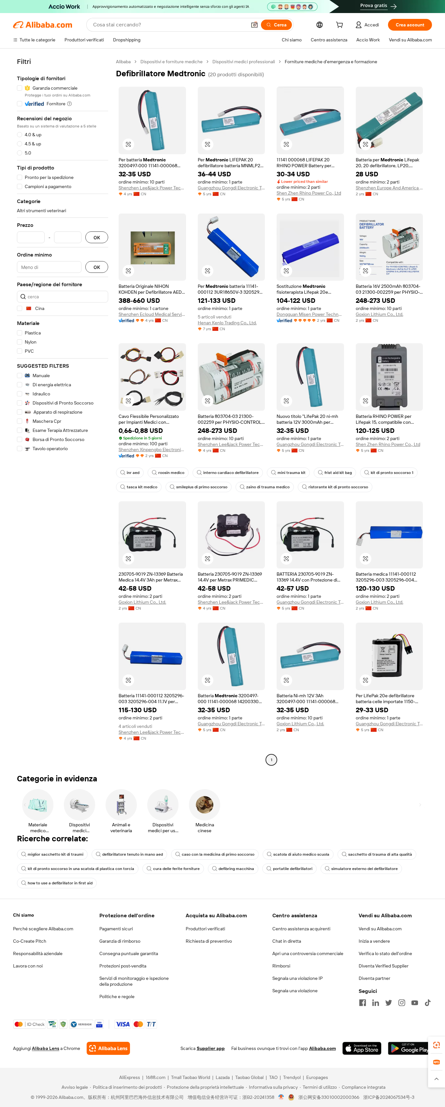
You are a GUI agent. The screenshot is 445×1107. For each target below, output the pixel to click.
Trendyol (292, 1077)
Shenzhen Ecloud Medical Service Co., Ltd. (152, 314)
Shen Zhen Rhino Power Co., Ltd (309, 193)
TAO (273, 1077)
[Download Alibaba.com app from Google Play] (410, 1048)
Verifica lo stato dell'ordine (385, 953)
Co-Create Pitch (29, 941)
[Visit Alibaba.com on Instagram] (402, 1003)
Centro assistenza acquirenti (301, 928)
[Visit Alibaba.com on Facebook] (362, 1003)
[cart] (341, 25)
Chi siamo (23, 915)
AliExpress (129, 1077)
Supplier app (211, 1048)
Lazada (223, 1077)
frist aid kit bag (338, 472)
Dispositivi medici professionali (243, 61)
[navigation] (62, 411)
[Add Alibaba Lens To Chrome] (108, 1048)
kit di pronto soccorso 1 (392, 472)
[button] (254, 25)
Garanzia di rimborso (119, 941)
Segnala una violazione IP (297, 978)
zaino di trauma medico (268, 487)
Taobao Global (249, 1077)
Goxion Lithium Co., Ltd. (379, 314)
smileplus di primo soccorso (201, 487)
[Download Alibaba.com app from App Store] (361, 1048)
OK (96, 237)
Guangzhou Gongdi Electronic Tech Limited (231, 187)
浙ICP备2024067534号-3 (388, 1097)
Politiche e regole (117, 996)
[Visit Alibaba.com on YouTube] (415, 1003)
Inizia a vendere (374, 941)
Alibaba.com (322, 1048)
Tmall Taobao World (190, 1077)
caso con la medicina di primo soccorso (218, 854)
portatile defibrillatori (292, 868)
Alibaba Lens (45, 1048)
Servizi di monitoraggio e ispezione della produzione (134, 981)
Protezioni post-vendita (122, 965)
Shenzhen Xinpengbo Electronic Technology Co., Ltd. (152, 449)
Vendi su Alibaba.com (380, 928)
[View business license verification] (281, 1097)
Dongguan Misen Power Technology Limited (310, 314)
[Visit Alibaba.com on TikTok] (428, 1003)
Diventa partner (374, 978)
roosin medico (171, 472)
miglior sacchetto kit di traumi (55, 854)
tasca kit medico (142, 487)
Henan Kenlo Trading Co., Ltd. (227, 322)
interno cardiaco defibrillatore (231, 472)
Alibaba (123, 61)
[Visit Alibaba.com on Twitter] (389, 1003)
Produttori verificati (205, 928)
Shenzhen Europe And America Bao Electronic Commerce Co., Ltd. (389, 187)
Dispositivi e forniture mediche (171, 61)
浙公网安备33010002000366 (328, 1097)
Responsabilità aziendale (38, 953)
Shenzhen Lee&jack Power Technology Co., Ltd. (152, 187)
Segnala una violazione (295, 990)
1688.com (155, 1077)
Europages (317, 1077)
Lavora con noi (28, 965)
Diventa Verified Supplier (384, 965)
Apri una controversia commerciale (307, 953)
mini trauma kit (292, 472)
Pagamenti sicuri (116, 928)
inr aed (133, 472)
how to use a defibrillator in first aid (60, 883)
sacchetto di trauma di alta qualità (380, 854)
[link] (436, 1045)
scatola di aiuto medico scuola (301, 854)
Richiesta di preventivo (209, 941)
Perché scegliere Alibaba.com (43, 928)
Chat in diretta (286, 941)
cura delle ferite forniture (176, 868)
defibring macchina (236, 868)
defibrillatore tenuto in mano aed (132, 854)
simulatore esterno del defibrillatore (364, 868)
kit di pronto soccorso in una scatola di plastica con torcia (81, 868)
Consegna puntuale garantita (128, 953)
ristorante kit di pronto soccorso (338, 487)
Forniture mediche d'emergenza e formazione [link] (331, 61)
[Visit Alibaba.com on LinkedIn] (376, 1003)
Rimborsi (281, 965)
